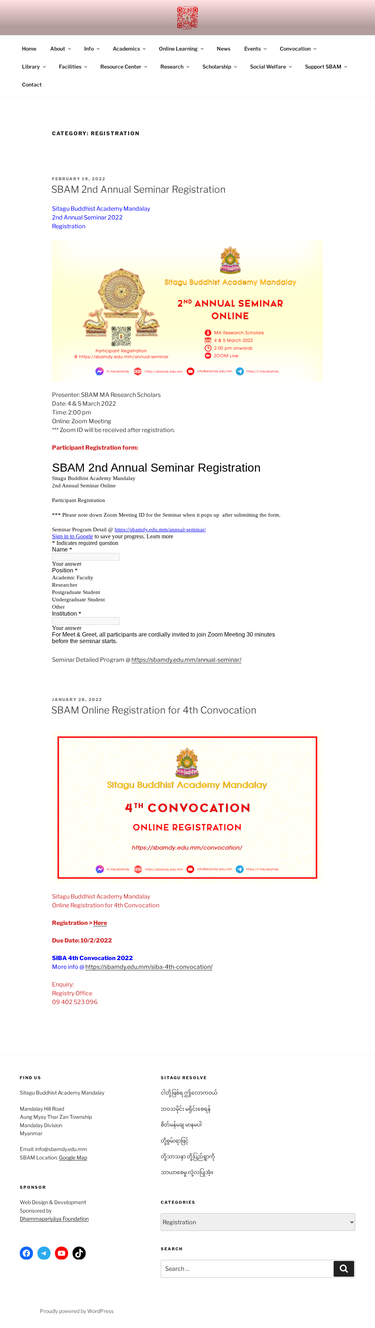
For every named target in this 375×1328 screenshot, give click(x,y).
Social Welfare (268, 66)
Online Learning (178, 48)
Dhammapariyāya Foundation (54, 1219)
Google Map (73, 1157)
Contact (32, 84)
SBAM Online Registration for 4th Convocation (153, 710)
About (57, 48)
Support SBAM (323, 66)
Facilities (70, 66)
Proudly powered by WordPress (77, 1311)
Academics (126, 48)
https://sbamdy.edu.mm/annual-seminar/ (186, 659)
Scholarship (217, 66)
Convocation (295, 48)
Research (171, 66)
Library (31, 66)
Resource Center (120, 66)
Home (29, 48)
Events (252, 48)
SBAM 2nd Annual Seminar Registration (138, 189)
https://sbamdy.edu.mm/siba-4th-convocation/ (148, 966)
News (223, 48)
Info (89, 48)
